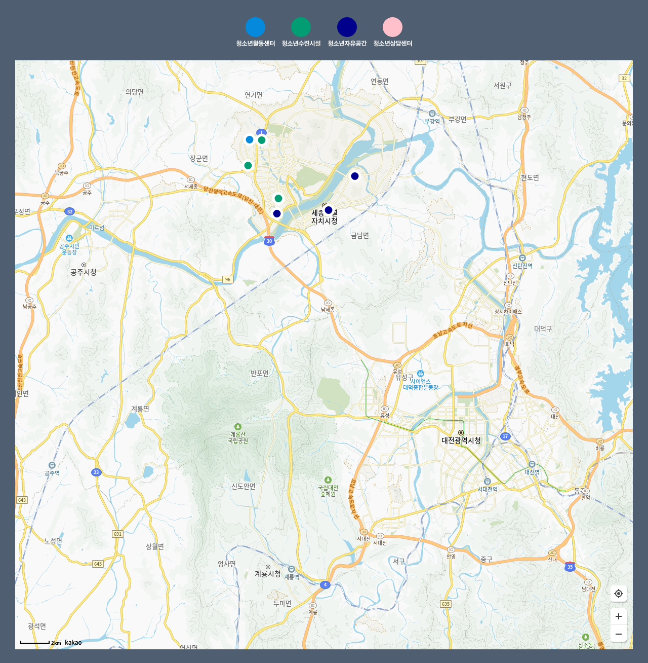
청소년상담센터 (392, 43)
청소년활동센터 (255, 43)
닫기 (578, 33)
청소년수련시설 (300, 43)
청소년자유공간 (347, 43)
